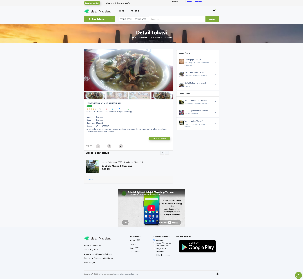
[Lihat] (128, 70)
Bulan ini (133, 244)
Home (121, 10)
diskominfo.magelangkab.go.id (126, 274)
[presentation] (162, 153)
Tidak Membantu (162, 245)
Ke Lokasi (159, 138)
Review (91, 179)
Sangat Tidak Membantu (161, 250)
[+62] (120, 109)
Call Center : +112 (177, 1)
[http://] (112, 109)
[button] (170, 70)
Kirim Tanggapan (163, 255)
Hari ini (132, 240)
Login (189, 1)
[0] (214, 10)
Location (143, 37)
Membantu (160, 240)
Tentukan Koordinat (92, 3)
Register (198, 1)
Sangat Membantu (163, 242)
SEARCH (212, 19)
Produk (135, 10)
